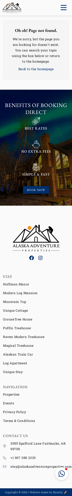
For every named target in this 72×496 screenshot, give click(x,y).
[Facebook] (31, 257)
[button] (61, 473)
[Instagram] (40, 257)
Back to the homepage (36, 69)
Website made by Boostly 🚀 (48, 492)
